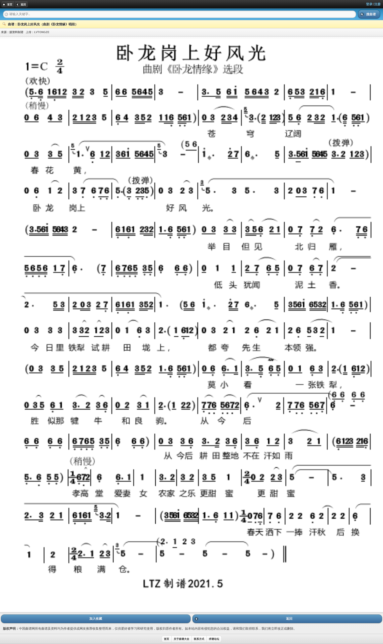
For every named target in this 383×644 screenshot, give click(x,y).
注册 (377, 4)
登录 (369, 4)
